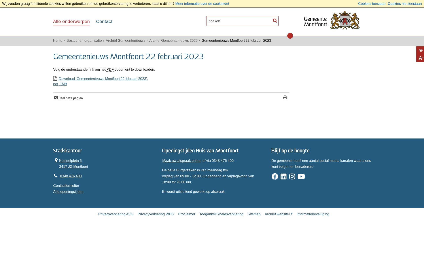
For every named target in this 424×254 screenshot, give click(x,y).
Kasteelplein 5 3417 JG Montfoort (70, 163)
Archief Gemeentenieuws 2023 (173, 40)
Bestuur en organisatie (84, 40)
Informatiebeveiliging (313, 214)
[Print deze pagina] (285, 98)
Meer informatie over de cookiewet (202, 4)
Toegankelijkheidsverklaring (221, 214)
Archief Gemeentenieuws (125, 40)
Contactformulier (66, 186)
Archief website (277, 214)
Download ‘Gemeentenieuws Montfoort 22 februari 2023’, (100, 81)
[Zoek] (275, 20)
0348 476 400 (71, 176)
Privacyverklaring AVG (115, 214)
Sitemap (254, 214)
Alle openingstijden (68, 191)
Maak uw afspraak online (181, 161)
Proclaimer (186, 214)
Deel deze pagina (70, 98)
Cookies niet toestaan (405, 4)
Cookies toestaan (372, 4)
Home (57, 40)
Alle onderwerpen (71, 21)
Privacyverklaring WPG (156, 214)
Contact (104, 21)
